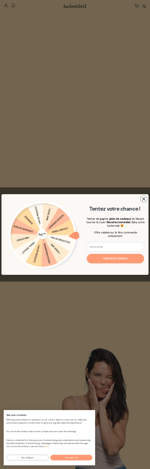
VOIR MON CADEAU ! (115, 258)
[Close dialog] (143, 199)
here (47, 446)
